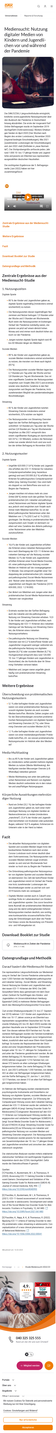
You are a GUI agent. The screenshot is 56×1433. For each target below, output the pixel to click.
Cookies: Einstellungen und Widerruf (20, 1410)
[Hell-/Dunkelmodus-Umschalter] (29, 1354)
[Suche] (38, 6)
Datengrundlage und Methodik (18, 266)
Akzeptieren (28, 1427)
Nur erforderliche (28, 1420)
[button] (9, 6)
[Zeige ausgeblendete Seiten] (17, 1267)
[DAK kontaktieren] (49, 1365)
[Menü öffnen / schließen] (51, 6)
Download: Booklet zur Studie (18, 256)
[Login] (45, 6)
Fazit (5, 246)
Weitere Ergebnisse (13, 236)
